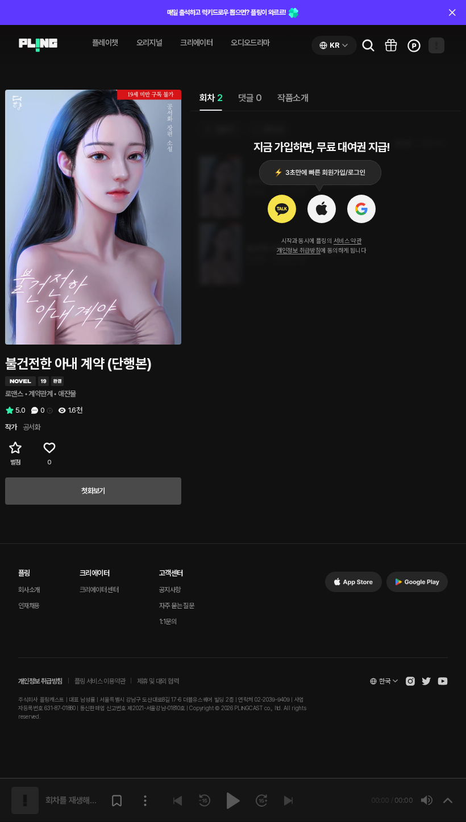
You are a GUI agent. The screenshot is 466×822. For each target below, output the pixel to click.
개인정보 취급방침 (299, 250)
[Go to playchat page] (38, 45)
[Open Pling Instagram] (410, 681)
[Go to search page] (368, 45)
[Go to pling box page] (391, 45)
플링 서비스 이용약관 (99, 681)
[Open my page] (436, 45)
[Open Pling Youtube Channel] (443, 681)
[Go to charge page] (413, 45)
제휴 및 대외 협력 (157, 681)
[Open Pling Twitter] (426, 681)
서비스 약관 (347, 241)
